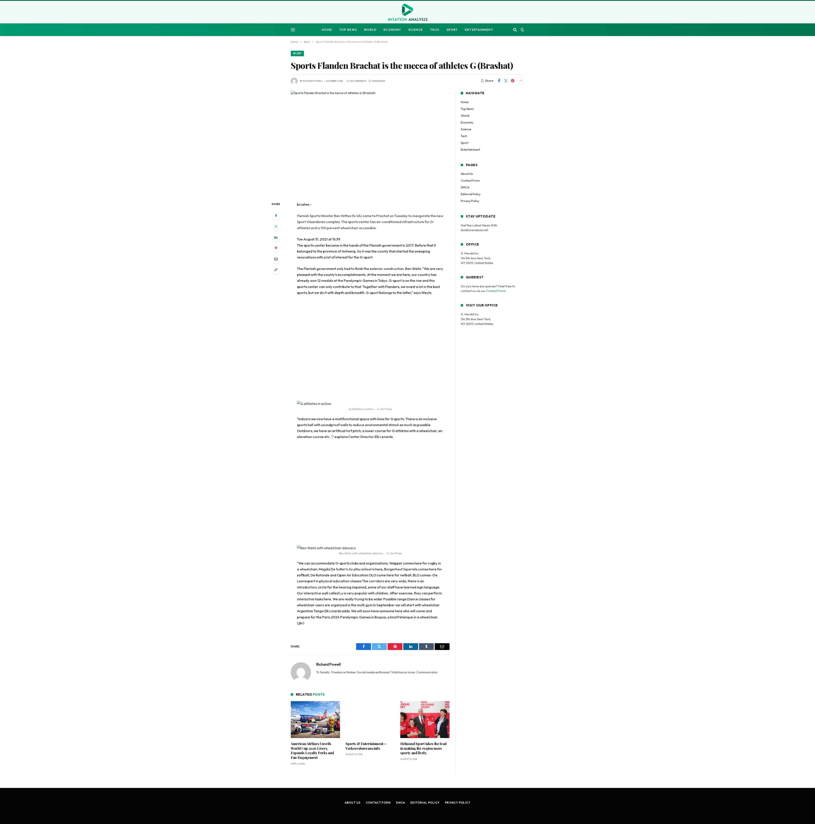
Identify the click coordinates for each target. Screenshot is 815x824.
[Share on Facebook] (499, 80)
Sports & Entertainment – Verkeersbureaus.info (366, 746)
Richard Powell (313, 81)
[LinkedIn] (276, 237)
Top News (348, 30)
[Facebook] (276, 215)
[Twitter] (276, 226)
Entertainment (479, 30)
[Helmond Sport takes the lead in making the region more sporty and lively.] (425, 719)
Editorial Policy (471, 194)
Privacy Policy (470, 201)
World (370, 30)
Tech (434, 30)
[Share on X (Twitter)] (506, 80)
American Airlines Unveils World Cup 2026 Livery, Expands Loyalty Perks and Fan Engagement (312, 750)
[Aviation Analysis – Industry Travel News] (407, 12)
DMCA (465, 187)
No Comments (358, 81)
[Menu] (293, 30)
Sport (452, 30)
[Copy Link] (276, 269)
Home (327, 30)
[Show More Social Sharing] (520, 80)
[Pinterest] (276, 248)
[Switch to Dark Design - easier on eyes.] (522, 30)
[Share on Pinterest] (512, 80)
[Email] (276, 259)
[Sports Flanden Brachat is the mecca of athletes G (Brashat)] (370, 143)
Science (415, 30)
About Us (467, 174)
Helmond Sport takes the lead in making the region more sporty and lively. (423, 748)
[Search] (515, 30)
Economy (392, 30)
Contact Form (470, 180)
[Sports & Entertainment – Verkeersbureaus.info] (370, 719)
